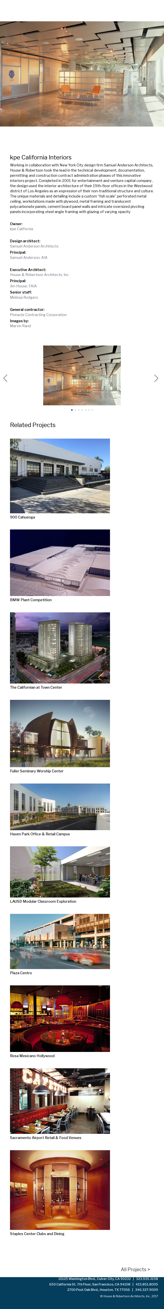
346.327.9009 (146, 1290)
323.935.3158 (147, 1279)
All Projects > (135, 1269)
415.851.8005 (147, 1284)
